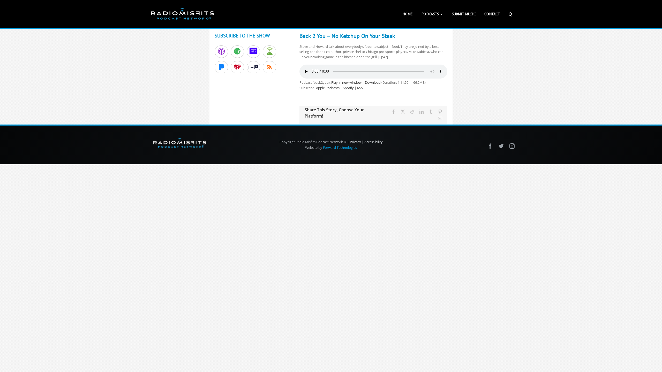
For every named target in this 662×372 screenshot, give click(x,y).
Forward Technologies (340, 147)
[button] (510, 14)
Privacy (355, 142)
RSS (360, 88)
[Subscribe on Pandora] (221, 67)
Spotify (348, 88)
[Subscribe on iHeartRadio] (237, 67)
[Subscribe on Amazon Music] (253, 51)
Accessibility (373, 142)
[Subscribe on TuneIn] (253, 67)
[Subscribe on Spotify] (237, 51)
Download (373, 82)
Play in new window (346, 82)
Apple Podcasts (328, 88)
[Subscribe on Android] (269, 51)
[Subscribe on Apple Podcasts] (221, 51)
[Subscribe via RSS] (269, 67)
